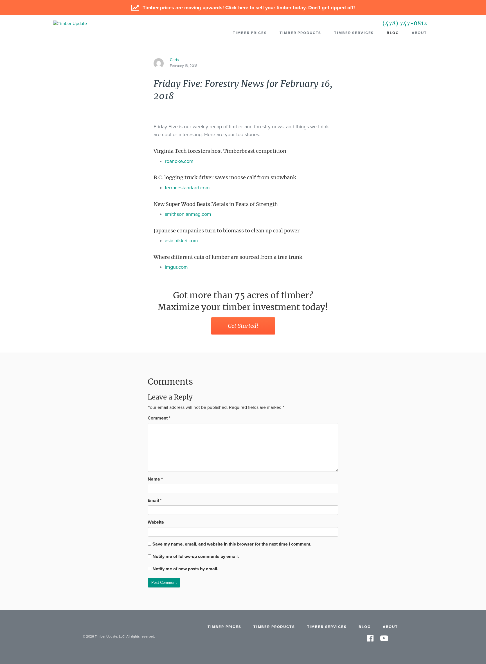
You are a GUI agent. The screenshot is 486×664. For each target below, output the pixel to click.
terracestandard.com (187, 188)
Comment (159, 418)
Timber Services (354, 33)
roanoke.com (179, 161)
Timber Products (300, 33)
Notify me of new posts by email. (185, 569)
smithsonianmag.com (188, 214)
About (419, 33)
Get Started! (243, 325)
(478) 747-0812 (404, 23)
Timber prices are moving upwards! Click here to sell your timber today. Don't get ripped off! (248, 8)
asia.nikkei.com (181, 240)
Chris (174, 59)
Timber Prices (250, 33)
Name (155, 479)
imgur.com (176, 267)
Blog (393, 33)
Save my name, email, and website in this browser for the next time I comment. (231, 544)
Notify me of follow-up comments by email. (195, 556)
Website (156, 522)
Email (155, 500)
